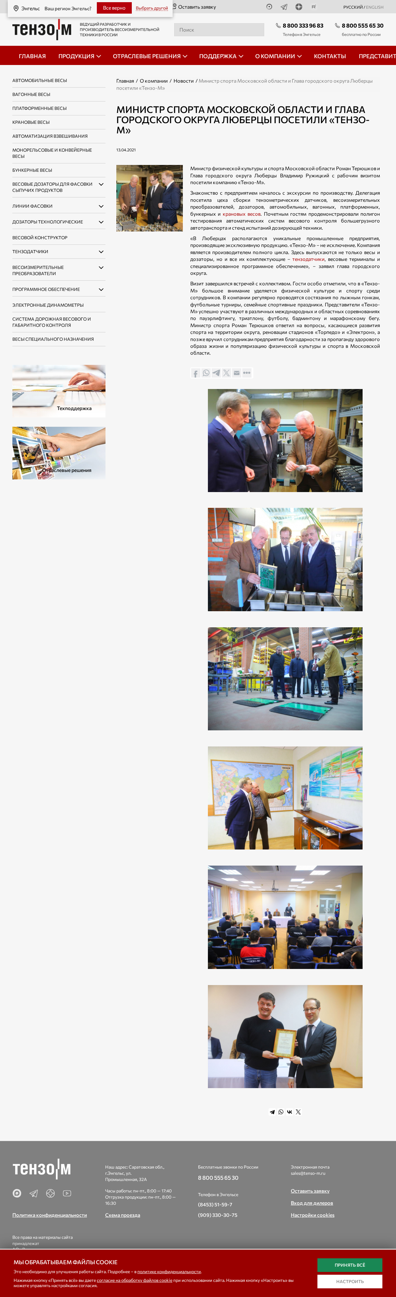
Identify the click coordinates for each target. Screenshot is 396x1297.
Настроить (350, 1281)
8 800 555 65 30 (363, 25)
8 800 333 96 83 (303, 25)
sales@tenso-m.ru (308, 1173)
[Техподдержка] (58, 390)
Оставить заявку (197, 7)
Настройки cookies (312, 1215)
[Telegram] (272, 1112)
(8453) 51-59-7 (215, 1204)
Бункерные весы (32, 170)
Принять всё (350, 1265)
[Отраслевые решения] (58, 452)
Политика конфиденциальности (49, 1215)
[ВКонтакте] (289, 1112)
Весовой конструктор (39, 237)
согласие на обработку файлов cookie (134, 1280)
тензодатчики (308, 259)
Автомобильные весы (39, 80)
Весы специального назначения (53, 339)
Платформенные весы (39, 108)
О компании (154, 81)
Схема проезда (122, 1215)
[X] (298, 1112)
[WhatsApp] (281, 1112)
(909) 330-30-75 (217, 1215)
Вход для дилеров (312, 1203)
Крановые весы (31, 122)
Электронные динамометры (48, 305)
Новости (184, 81)
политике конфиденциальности (169, 1271)
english (375, 7)
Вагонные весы (31, 94)
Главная (125, 81)
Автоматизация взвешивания (50, 136)
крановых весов (241, 214)
